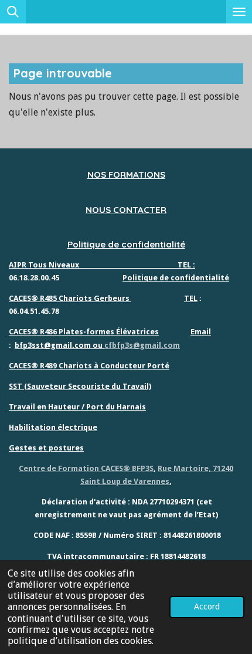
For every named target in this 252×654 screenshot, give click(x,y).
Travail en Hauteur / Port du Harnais (77, 406)
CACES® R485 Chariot (48, 298)
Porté (157, 365)
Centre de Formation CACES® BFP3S (86, 468)
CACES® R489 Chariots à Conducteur (77, 365)
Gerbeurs (111, 298)
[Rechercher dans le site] (13, 11)
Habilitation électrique (53, 427)
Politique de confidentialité (126, 244)
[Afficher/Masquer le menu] (239, 11)
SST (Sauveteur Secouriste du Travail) (80, 386)
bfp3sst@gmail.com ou (59, 345)
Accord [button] (207, 606)
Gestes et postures (46, 447)
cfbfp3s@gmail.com (142, 345)
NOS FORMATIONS (126, 174)
